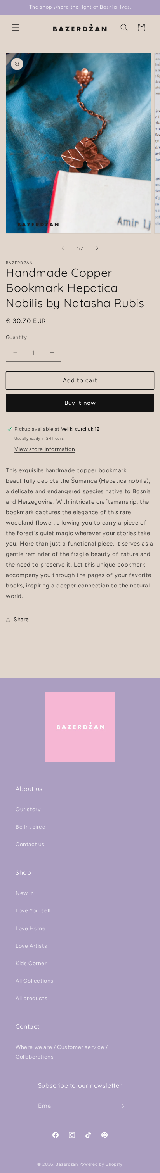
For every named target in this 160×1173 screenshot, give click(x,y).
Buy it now (80, 402)
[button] (15, 27)
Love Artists (31, 946)
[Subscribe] (121, 1106)
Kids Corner (31, 963)
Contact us (30, 844)
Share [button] (21, 619)
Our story (28, 809)
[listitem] (80, 533)
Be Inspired (31, 827)
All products (31, 998)
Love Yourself (33, 910)
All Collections (35, 981)
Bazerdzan (67, 1164)
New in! (26, 893)
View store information (44, 449)
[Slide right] (97, 248)
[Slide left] (62, 248)
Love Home (30, 928)
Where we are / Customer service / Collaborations (62, 1052)
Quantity (16, 337)
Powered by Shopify (101, 1164)
